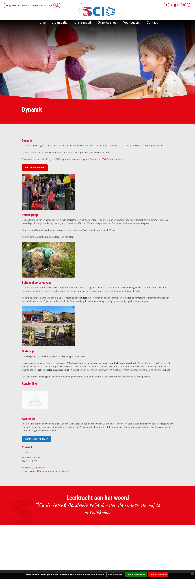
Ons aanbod (82, 22)
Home (42, 22)
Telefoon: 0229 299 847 (33, 467)
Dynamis (62, 145)
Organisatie (59, 22)
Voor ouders (131, 22)
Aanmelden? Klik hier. (36, 438)
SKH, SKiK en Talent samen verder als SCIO (29, 5)
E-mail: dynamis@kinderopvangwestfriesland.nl (45, 471)
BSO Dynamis (108, 159)
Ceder (84, 297)
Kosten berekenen (35, 167)
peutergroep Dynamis (87, 159)
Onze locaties (107, 22)
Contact (152, 22)
